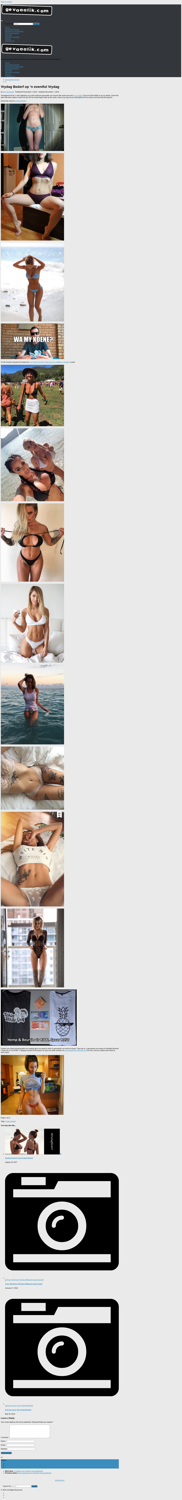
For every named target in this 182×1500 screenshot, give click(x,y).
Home (7, 28)
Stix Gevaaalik (8, 92)
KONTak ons (10, 41)
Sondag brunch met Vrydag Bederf (19, 1158)
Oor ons (8, 39)
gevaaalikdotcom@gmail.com (76, 1050)
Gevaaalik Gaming (12, 33)
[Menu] (2, 20)
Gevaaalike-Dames (12, 80)
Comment (5, 1437)
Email (3, 1445)
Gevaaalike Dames (12, 29)
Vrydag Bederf (21, 101)
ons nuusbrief (78, 95)
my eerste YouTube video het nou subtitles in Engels (49, 362)
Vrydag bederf (10, 1121)
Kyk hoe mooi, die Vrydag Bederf (18, 1410)
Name (3, 1441)
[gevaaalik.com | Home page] (91, 11)
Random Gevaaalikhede (14, 31)
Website (4, 1449)
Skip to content (6, 2)
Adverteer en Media (12, 37)
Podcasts (8, 35)
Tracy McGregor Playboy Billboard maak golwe (23, 1284)
